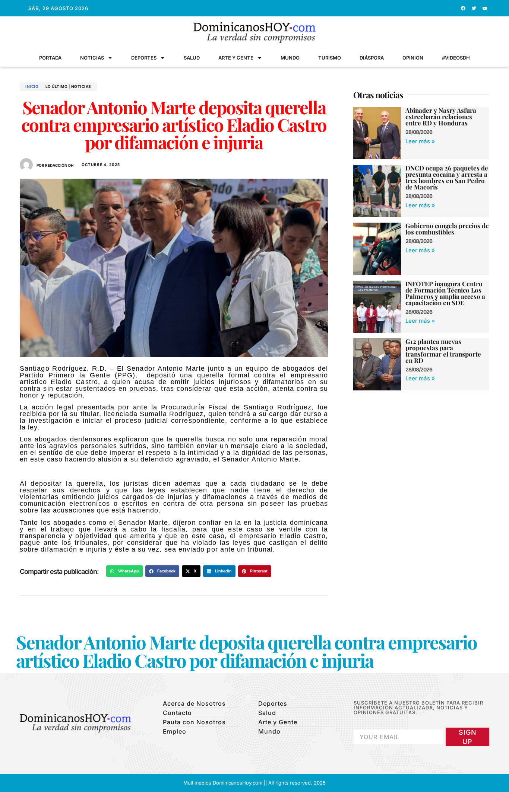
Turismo (329, 58)
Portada (50, 58)
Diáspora (372, 58)
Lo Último (56, 86)
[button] (124, 571)
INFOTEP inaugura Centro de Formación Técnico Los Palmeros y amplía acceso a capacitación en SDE (445, 293)
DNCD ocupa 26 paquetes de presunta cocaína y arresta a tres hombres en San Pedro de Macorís (446, 177)
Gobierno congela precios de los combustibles (447, 228)
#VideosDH (456, 58)
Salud (192, 58)
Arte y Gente (235, 58)
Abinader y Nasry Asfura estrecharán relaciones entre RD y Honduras (440, 116)
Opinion (412, 58)
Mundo (290, 58)
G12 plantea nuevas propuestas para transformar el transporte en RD (443, 350)
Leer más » (420, 141)
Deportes (144, 58)
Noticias (92, 58)
